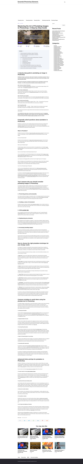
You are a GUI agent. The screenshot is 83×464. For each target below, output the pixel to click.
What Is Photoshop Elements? (33, 451)
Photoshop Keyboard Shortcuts (59, 62)
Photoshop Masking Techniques (59, 64)
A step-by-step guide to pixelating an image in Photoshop (29, 53)
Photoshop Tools (21, 20)
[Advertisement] (41, 12)
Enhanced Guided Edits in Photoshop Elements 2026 (59, 437)
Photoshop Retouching (57, 67)
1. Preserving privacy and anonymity (27, 58)
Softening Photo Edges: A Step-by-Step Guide (59, 451)
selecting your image (27, 87)
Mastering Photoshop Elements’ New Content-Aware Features (34, 437)
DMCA (28, 457)
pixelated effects (20, 213)
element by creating (36, 204)
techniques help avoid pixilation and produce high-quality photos (27, 175)
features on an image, (45, 197)
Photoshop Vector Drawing (58, 70)
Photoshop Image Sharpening (58, 61)
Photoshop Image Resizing (58, 60)
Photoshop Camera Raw (46, 20)
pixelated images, (39, 329)
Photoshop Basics (57, 49)
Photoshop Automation (57, 48)
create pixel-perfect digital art (31, 176)
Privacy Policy (23, 457)
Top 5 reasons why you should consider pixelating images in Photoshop (31, 57)
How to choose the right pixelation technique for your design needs (30, 65)
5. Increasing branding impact (26, 63)
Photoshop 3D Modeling (57, 46)
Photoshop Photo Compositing (58, 65)
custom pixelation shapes (31, 371)
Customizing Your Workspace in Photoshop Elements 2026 (22, 451)
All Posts (20, 42)
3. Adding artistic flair (25, 61)
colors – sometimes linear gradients (42, 398)
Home (19, 457)
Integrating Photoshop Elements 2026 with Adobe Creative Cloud (47, 437)
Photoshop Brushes (29, 20)
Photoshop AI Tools (57, 47)
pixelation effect (22, 377)
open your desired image (27, 86)
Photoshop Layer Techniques (58, 63)
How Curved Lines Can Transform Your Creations (47, 451)
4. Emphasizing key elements (26, 62)
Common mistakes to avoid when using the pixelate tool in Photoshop (31, 66)
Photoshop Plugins (54, 20)
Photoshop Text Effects (57, 68)
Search (53, 23)
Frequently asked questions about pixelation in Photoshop (29, 54)
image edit (35, 324)
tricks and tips (23, 366)
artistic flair (26, 210)
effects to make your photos (32, 115)
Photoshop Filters (37, 20)
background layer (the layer (34, 92)
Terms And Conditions (34, 457)
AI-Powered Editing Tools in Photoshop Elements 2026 (23, 437)
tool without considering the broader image (33, 345)
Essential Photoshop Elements (28, 2)
